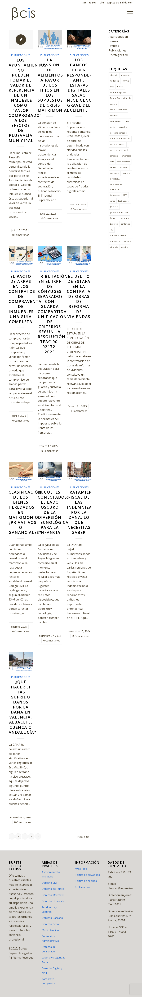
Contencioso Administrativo (50, 938)
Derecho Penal (50, 924)
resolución (124, 218)
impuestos (115, 195)
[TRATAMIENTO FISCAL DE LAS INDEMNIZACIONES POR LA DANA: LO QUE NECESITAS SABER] (79, 471)
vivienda (114, 247)
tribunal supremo (118, 235)
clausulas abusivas (118, 109)
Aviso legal (81, 868)
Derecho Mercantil (53, 895)
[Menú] (128, 13)
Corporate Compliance (48, 981)
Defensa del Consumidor (49, 949)
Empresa (114, 155)
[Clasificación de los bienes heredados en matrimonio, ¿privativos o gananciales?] (21, 471)
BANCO (125, 80)
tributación (115, 241)
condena (114, 115)
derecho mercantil (119, 150)
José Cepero (124, 201)
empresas (126, 155)
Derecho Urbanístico (54, 901)
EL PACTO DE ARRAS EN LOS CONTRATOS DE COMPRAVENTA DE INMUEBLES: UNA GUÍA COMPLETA (25, 299)
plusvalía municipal (119, 212)
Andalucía (114, 80)
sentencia (125, 224)
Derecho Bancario (52, 917)
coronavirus (115, 121)
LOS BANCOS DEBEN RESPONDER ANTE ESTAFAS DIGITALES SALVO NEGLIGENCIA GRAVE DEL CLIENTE (81, 85)
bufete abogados (118, 92)
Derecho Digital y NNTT (52, 970)
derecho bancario (118, 132)
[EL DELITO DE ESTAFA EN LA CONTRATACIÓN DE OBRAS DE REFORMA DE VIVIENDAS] (79, 256)
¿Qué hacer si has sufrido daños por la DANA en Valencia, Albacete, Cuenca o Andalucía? (22, 707)
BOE (112, 86)
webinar (125, 247)
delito (113, 127)
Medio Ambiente (51, 930)
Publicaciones (20, 55)
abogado (114, 75)
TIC (111, 229)
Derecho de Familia (53, 888)
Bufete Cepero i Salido (120, 98)
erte (112, 161)
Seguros (114, 224)
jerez (112, 201)
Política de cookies (86, 880)
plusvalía (114, 206)
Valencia (127, 241)
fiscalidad (124, 167)
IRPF (125, 195)
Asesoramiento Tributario (51, 874)
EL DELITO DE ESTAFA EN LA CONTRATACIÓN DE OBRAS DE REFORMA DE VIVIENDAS (84, 296)
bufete (120, 86)
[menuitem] (89, 2)
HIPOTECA (114, 179)
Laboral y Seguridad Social (53, 960)
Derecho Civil (49, 882)
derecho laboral (117, 144)
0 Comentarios (20, 235)
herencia (126, 173)
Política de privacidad (87, 874)
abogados (125, 75)
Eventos (114, 46)
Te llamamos (82, 887)
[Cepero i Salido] (24, 13)
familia (113, 167)
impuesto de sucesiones (116, 186)
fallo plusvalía (123, 161)
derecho (123, 127)
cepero (113, 104)
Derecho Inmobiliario (120, 138)
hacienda (114, 173)
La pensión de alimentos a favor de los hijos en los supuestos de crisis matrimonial (53, 85)
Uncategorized (118, 55)
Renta (113, 218)
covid (127, 121)
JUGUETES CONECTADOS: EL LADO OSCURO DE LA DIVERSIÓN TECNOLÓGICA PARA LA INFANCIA (53, 512)
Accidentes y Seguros (49, 909)
